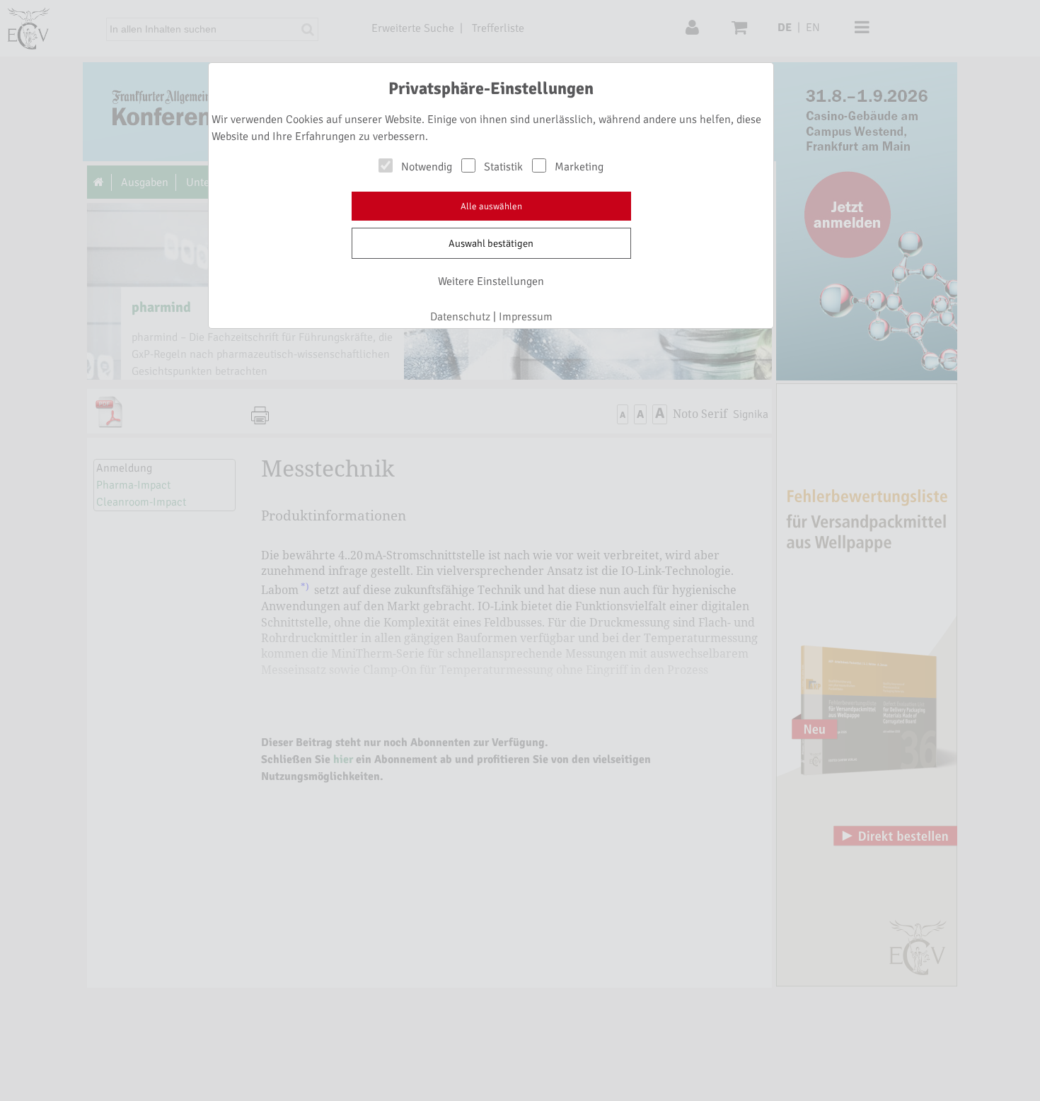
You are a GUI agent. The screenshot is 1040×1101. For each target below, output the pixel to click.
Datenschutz (460, 317)
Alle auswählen (491, 206)
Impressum (526, 317)
